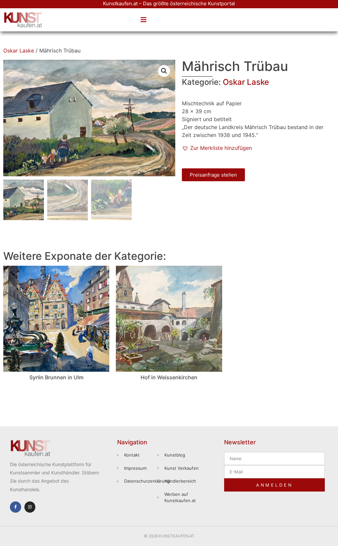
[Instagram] (30, 507)
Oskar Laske (18, 50)
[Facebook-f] (15, 507)
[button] (143, 19)
